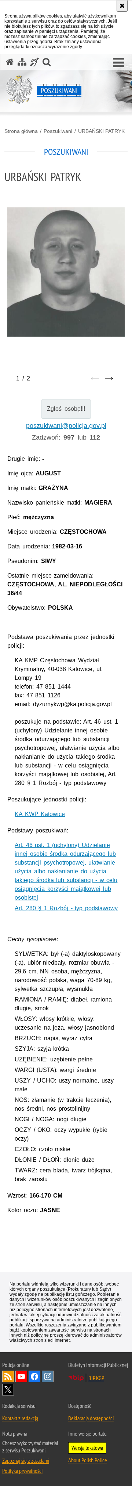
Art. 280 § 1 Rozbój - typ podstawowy (66, 908)
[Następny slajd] (109, 379)
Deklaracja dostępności (91, 1418)
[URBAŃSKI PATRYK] (66, 272)
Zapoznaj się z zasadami (25, 1460)
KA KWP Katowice (40, 814)
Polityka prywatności (22, 1470)
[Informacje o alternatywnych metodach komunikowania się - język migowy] (34, 61)
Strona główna (21, 131)
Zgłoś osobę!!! (66, 409)
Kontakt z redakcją (20, 1418)
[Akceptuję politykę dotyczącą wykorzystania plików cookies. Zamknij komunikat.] (122, 6)
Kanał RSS (8, 1376)
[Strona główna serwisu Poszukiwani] (10, 61)
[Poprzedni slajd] (95, 379)
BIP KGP (96, 1378)
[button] (118, 62)
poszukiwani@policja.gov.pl (66, 425)
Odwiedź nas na (21, 1376)
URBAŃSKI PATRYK (101, 131)
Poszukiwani (58, 131)
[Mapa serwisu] (22, 61)
